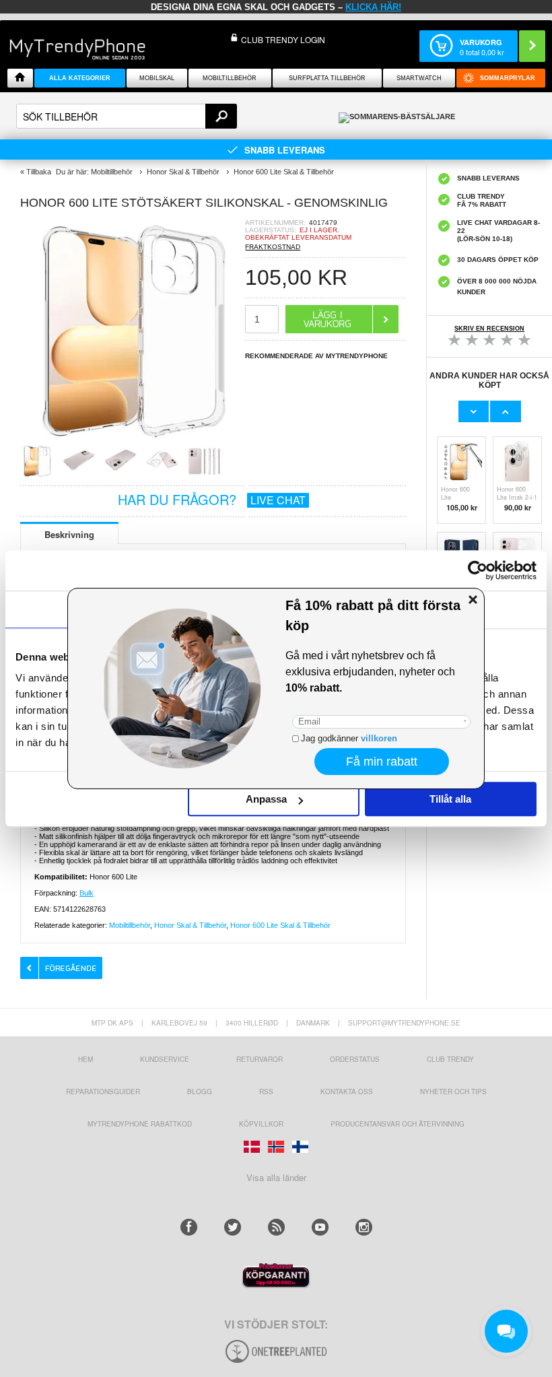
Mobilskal (156, 78)
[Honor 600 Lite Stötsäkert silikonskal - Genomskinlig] (132, 440)
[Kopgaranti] (276, 1284)
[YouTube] (320, 1227)
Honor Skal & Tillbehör (190, 925)
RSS (266, 1091)
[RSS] (276, 1227)
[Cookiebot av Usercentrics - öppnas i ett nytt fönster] (478, 570)
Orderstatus (355, 1059)
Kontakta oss (346, 1091)
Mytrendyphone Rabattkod (140, 1124)
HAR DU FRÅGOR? (212, 499)
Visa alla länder (276, 1177)
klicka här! (373, 7)
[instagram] (363, 1227)
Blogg (199, 1091)
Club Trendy (450, 1059)
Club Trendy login (283, 39)
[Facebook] (188, 1227)
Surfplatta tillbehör (327, 78)
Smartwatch (419, 78)
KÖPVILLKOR (261, 1124)
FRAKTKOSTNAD (272, 246)
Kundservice (164, 1059)
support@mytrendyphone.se (404, 1023)
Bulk (86, 893)
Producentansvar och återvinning (397, 1124)
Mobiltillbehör (229, 78)
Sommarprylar (507, 78)
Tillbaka (38, 172)
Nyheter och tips (453, 1091)
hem (85, 1059)
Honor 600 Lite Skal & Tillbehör (280, 925)
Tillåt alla (450, 799)
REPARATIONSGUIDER (103, 1091)
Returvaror (259, 1059)
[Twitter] (232, 1227)
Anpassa (266, 799)
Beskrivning (69, 534)
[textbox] (126, 116)
